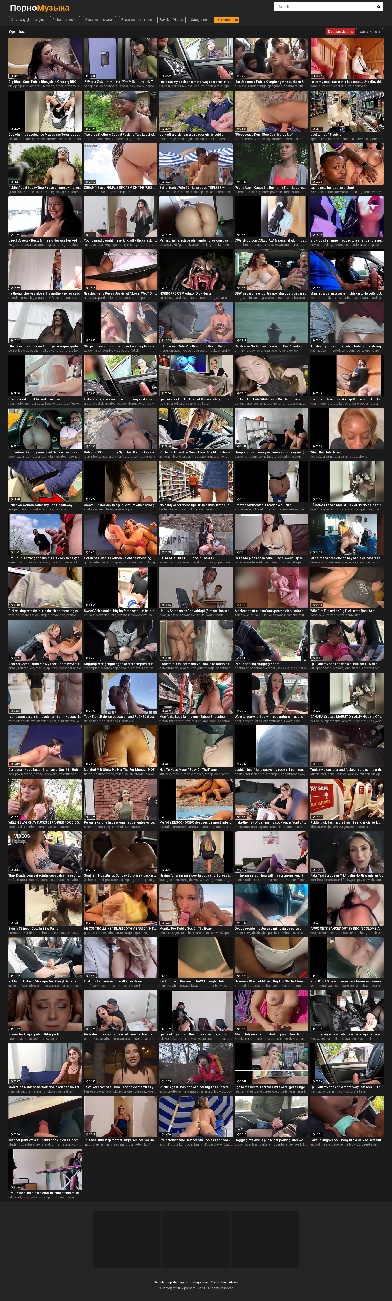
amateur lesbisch (58, 139)
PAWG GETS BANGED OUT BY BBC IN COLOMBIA (345, 928)
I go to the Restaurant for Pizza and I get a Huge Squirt (271, 1087)
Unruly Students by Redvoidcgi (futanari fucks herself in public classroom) (196, 611)
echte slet (353, 615)
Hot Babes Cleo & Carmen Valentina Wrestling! (118, 558)
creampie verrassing (255, 139)
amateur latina (347, 509)
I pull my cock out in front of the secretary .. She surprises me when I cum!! (196, 399)
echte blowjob (350, 1144)
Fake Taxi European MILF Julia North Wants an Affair (347, 875)
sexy (107, 827)
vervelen (103, 985)
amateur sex (365, 721)
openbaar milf (182, 509)
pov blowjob (23, 774)
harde (303, 668)
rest (167, 86)
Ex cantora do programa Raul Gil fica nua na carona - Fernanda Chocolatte (45, 452)
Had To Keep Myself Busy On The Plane (188, 769)
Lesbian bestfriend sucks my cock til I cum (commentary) (271, 769)
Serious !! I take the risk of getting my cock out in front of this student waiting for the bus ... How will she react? (347, 399)
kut (237, 139)
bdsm (253, 456)
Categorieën (200, 20)
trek (162, 403)
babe (94, 1038)
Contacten (218, 1282)
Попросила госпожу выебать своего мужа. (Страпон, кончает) (271, 452)
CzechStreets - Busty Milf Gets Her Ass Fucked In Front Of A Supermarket (45, 240)
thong (163, 350)
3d (203, 615)
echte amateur (250, 245)
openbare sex (34, 403)
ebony (108, 139)
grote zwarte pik (76, 86)
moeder (14, 298)
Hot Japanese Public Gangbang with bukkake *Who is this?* (271, 82)
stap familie (101, 1144)
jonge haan (326, 985)
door (162, 615)
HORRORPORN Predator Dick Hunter (186, 293)
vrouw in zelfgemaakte (209, 880)
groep (28, 1038)
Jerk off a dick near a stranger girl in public (191, 134)
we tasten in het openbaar (291, 985)
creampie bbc (347, 456)
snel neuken (319, 350)
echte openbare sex (292, 298)
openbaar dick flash (231, 139)
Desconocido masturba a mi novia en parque (268, 928)
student (14, 1144)
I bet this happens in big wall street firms (113, 981)
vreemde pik (123, 509)
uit (161, 86)
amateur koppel (26, 880)
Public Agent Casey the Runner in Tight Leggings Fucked (271, 187)
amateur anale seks (293, 245)
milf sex (337, 1038)
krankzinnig (243, 1038)
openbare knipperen (220, 86)
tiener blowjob (245, 933)
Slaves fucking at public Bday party (34, 1034)
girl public (142, 245)
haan (314, 86)
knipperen (114, 298)
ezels (204, 245)
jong (348, 668)
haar (297, 721)
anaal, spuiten (18, 668)
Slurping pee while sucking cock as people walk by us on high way (120, 346)
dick (132, 86)
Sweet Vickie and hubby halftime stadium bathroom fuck (120, 611)
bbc (102, 721)
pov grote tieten (67, 192)
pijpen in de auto (194, 456)
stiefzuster (318, 774)
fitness (289, 192)
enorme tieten (104, 774)
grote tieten (92, 562)
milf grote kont (179, 721)
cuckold (306, 933)
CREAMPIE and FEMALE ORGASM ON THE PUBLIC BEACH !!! (120, 187)
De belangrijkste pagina (28, 20)
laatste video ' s (370, 32)
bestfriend (242, 774)
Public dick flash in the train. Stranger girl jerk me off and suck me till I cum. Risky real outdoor (347, 822)
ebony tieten (381, 192)
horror (222, 298)
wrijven (117, 562)
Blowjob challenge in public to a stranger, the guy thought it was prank (347, 240)
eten (132, 192)
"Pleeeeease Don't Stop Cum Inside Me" (264, 134)
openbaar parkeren (258, 1144)
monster (192, 298)
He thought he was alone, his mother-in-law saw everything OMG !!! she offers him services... (45, 293)
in (311, 245)
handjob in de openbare (101, 86)
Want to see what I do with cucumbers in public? (270, 716)
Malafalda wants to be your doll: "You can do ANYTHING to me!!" (45, 1087)
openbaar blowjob (285, 350)
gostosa (380, 509)
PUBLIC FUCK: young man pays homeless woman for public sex (347, 981)
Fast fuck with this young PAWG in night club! (192, 981)
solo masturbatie (226, 774)
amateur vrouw (142, 668)
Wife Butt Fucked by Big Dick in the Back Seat (342, 611)
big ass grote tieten (155, 880)
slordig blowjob (375, 245)
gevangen (58, 615)
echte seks (270, 245)
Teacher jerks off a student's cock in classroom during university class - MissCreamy (45, 1140)
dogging (350, 1038)
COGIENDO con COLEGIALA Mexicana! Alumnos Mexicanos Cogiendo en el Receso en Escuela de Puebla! (271, 240)
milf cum (261, 615)
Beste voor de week (99, 20)
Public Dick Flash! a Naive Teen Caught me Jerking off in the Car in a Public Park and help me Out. (196, 452)
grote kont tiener (222, 245)
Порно (22, 7)
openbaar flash (221, 192)
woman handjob (321, 298)
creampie (329, 456)
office (92, 985)
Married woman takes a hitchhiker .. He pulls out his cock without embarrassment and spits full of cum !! (347, 293)
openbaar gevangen (35, 615)
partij (101, 298)
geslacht (246, 298)
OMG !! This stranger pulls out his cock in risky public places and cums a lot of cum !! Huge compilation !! (45, 558)
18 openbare (373, 139)
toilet (336, 350)
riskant (55, 562)
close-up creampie (114, 192)
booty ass (100, 456)
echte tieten (47, 933)
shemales (306, 509)
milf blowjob (124, 774)
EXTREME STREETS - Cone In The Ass (186, 558)
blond (177, 456)
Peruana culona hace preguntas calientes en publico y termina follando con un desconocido (120, 822)
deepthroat (370, 1144)
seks (94, 509)
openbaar (360, 86)
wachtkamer (173, 1038)
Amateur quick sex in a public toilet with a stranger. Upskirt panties (347, 346)
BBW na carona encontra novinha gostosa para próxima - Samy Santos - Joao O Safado (271, 293)
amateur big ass (44, 245)
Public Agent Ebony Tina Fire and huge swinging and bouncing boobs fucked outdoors (45, 187)
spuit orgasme (360, 192)
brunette (172, 668)
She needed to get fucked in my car (34, 399)
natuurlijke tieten (307, 192)
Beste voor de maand (136, 20)
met (11, 615)
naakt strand (218, 350)
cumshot (325, 86)
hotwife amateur (79, 880)
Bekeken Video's (171, 20)
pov (229, 1091)
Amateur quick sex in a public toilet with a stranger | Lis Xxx (120, 505)
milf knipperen (18, 721)
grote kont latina (136, 456)
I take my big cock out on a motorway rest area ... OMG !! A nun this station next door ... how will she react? (120, 399)
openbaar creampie (370, 985)
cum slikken (354, 245)
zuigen (13, 245)
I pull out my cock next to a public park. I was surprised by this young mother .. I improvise (347, 664)
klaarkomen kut (266, 509)
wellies (52, 827)
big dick (338, 86)
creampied (91, 668)
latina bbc (329, 933)
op (319, 1091)
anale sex (166, 933)
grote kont (137, 139)
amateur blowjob (42, 86)
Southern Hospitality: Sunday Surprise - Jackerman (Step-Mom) (120, 875)
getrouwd (200, 350)
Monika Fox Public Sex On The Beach (186, 928)
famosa (89, 1091)
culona (88, 827)
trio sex (210, 562)
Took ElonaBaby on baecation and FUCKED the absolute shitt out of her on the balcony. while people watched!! (120, 716)
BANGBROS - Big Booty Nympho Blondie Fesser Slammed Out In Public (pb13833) (120, 452)
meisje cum (196, 86)
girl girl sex (179, 86)
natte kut (306, 139)
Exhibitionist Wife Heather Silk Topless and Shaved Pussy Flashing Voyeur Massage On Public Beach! (196, 1140)
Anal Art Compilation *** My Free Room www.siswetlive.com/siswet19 (45, 664)
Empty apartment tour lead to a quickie (263, 505)
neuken (315, 933)
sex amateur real (266, 880)
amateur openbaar (284, 139)
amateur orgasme (296, 403)
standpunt (49, 1144)
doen (12, 456)
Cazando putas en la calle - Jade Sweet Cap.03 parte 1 (271, 558)
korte (163, 509)
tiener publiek (252, 721)
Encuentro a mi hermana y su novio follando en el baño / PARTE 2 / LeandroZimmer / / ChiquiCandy (196, 664)
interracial (341, 192)
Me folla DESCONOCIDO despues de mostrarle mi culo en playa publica (196, 822)
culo (152, 456)
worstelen (130, 562)
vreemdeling (323, 245)
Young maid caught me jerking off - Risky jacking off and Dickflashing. (120, 240)
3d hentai (90, 880)
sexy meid (127, 245)
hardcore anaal (179, 562)
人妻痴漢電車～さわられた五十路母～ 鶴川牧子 (119, 82)
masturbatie (215, 615)
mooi (87, 1144)
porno (150, 86)
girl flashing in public (202, 139)
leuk (162, 880)
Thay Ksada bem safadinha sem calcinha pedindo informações (45, 875)
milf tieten (30, 933)
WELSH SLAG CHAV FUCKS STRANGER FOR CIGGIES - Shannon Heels (45, 822)
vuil (20, 827)
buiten (39, 192)
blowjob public (18, 86)
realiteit (67, 1091)
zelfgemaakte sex (186, 245)
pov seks (276, 192)
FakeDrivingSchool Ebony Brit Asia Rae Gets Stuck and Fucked (347, 1140)
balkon (93, 721)
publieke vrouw (143, 403)
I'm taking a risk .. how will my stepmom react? (269, 875)
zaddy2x (127, 721)
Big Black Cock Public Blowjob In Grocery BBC (42, 82)
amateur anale (199, 827)
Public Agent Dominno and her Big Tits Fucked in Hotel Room (196, 1087)
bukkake (241, 86)
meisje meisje (176, 139)
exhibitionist (39, 721)
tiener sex (252, 403)
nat (97, 192)
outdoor (97, 139)
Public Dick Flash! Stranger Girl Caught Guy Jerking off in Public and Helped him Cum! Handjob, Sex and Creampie (45, 981)
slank (140, 86)
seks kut (283, 668)
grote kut (337, 403)
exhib (127, 403)
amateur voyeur (180, 350)
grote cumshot (190, 403)
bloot (52, 721)
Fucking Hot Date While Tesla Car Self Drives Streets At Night (271, 399)
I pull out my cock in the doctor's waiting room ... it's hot (196, 1034)
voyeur (52, 774)
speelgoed (272, 1091)
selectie (240, 615)
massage (295, 456)
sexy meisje (173, 774)
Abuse (233, 1282)
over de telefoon (177, 192)
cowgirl (126, 880)
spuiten (52, 668)
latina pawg (180, 985)
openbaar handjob (368, 298)
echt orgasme (259, 192)
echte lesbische (34, 139)
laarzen (64, 827)
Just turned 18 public (325, 134)
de (10, 139)
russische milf (294, 615)
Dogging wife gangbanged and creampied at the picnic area (120, 664)
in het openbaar (178, 615)
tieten (206, 403)
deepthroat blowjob (295, 774)
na (236, 298)
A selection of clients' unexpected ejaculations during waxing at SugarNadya (271, 611)
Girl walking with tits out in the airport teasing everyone (45, 611)
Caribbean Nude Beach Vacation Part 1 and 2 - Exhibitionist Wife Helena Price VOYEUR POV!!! (271, 346)
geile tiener (289, 1091)
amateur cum (109, 1038)
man (193, 192)
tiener (345, 139)
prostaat (281, 456)
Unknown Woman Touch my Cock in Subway (40, 505)
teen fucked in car (76, 403)
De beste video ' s (65, 20)
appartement (244, 509)
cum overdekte (286, 1038)
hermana (316, 562)
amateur (26, 245)
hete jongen (53, 403)
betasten (39, 509)
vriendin (113, 933)
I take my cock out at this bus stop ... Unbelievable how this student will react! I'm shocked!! (347, 82)
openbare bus (294, 86)
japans (123, 86)
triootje (209, 668)
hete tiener (98, 933)
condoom (348, 350)
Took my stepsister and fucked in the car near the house (347, 769)
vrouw (251, 350)
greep (209, 774)
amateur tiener (271, 403)
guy (86, 933)
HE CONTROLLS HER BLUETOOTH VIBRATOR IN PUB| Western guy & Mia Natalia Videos (120, 928)
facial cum (325, 192)
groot (59, 86)
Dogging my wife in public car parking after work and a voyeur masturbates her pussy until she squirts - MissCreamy (347, 1034)
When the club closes (326, 452)
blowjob (216, 933)
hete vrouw (192, 1038)
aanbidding (147, 562)
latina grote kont (265, 298)
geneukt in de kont (341, 774)
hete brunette (327, 880)
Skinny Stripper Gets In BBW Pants (33, 928)
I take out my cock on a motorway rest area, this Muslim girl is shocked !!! (196, 82)
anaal (163, 562)
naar (11, 403)
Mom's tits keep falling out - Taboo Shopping (192, 716)
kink (54, 1038)
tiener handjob (22, 985)
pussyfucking (272, 721)
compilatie (265, 456)
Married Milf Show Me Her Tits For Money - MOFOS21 (120, 769)
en (86, 192)
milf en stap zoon (204, 721)
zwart (288, 721)
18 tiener (356, 139)
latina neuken (288, 509)
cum (348, 86)
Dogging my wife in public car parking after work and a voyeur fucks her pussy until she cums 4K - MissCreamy (271, 1140)
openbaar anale (70, 668)
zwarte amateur (28, 456)
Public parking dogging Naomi (257, 664)
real (146, 933)
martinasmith (308, 1091)
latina (17, 139)
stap (87, 139)
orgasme (155, 1038)
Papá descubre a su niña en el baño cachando (118, 1034)
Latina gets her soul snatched (332, 187)
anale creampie (336, 562)
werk (137, 985)
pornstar (48, 456)
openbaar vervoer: (263, 668)
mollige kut (47, 350)
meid (87, 245)
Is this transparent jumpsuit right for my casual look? (45, 716)
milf (242, 350)
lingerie (324, 403)
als (97, 350)
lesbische (258, 774)
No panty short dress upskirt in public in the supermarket (196, 505)
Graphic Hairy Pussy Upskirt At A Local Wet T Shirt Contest (120, 293)
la (311, 509)
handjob (179, 298)
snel (87, 509)
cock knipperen (38, 562)
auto (19, 403)
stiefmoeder (244, 880)
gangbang (275, 86)
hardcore (14, 933)
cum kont (330, 615)
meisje (71, 615)
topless (203, 192)
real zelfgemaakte (327, 721)
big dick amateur (105, 403)
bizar (46, 1038)
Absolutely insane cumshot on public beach (267, 1034)
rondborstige (257, 86)
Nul (161, 192)
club (318, 456)
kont (341, 615)
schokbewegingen (106, 245)
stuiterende (25, 192)
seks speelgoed (131, 933)
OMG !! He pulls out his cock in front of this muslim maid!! (45, 1193)
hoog (104, 350)
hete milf (292, 880)
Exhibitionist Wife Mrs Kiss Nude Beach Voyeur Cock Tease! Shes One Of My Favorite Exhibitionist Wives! (196, 346)
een (102, 509)
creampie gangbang (115, 668)
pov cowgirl (287, 562)
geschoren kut (218, 1144)
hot (282, 880)
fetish (76, 139)
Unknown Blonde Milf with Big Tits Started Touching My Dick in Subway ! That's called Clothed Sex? (271, 981)
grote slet (113, 721)
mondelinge (208, 298)
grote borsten (75, 350)
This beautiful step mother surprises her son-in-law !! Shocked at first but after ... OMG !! (120, 1140)
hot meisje (322, 1144)
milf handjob (381, 562)
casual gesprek (121, 985)
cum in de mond (76, 298)
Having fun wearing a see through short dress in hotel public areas (196, 875)
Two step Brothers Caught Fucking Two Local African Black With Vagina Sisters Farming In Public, (120, 134)
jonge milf (329, 1091)
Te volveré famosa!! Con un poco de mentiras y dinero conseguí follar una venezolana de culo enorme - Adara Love (120, 1087)
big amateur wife (42, 298)
